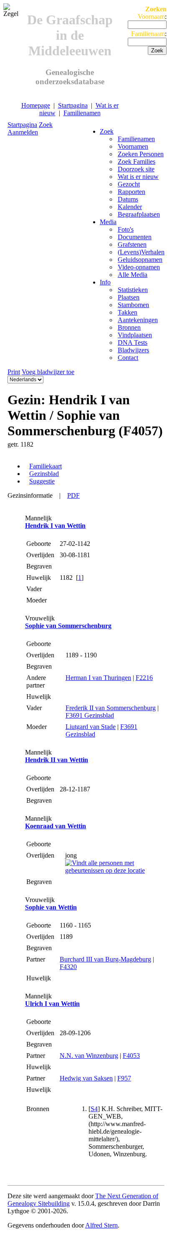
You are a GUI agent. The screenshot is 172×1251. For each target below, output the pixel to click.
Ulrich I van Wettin (52, 1003)
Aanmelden (23, 132)
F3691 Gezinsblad (90, 715)
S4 (94, 1108)
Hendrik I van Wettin (55, 525)
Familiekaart (45, 466)
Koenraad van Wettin (55, 826)
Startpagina (73, 105)
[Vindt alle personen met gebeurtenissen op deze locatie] (113, 870)
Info (105, 282)
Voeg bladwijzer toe (48, 371)
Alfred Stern (101, 1225)
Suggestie (42, 481)
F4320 (68, 966)
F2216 (144, 677)
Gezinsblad (44, 473)
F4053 (131, 1055)
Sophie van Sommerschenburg (68, 625)
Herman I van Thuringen (98, 677)
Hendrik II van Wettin (56, 759)
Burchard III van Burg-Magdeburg (105, 959)
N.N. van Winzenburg (89, 1055)
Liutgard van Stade (91, 726)
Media (108, 221)
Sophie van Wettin (51, 907)
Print (14, 371)
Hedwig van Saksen (86, 1078)
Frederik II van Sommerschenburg (111, 707)
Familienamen (82, 112)
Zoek (46, 124)
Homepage (35, 105)
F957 (124, 1078)
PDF (73, 495)
